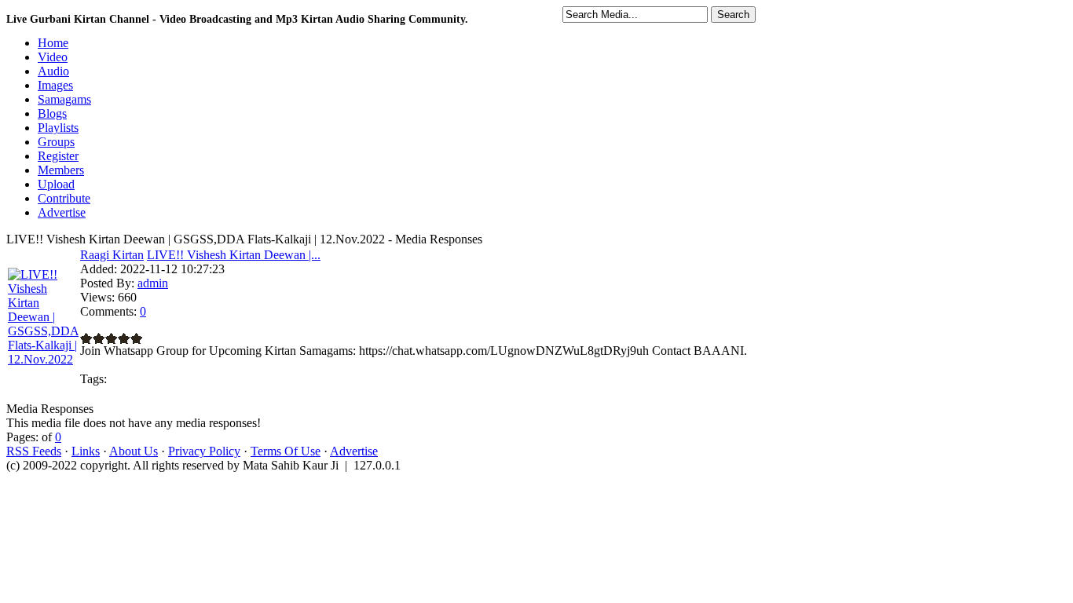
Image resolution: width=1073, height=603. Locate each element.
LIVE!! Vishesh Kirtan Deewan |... (233, 254)
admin (152, 283)
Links (85, 451)
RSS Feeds (33, 451)
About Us (133, 451)
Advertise (354, 451)
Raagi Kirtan (112, 254)
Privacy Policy (204, 451)
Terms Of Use (285, 451)
